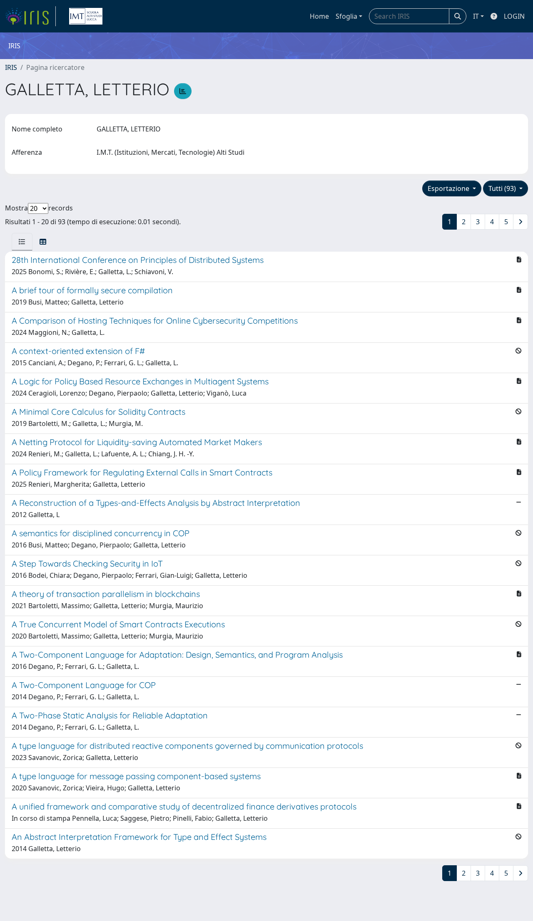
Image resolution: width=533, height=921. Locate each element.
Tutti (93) (503, 188)
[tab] (22, 241)
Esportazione (449, 188)
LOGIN (514, 16)
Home (319, 16)
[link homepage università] (85, 16)
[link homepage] (30, 16)
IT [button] (476, 16)
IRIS (11, 67)
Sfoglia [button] (346, 16)
